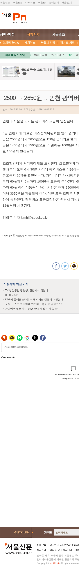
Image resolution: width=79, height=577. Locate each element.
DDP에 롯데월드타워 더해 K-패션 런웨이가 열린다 (34, 299)
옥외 (75, 544)
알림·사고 (54, 549)
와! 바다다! (11, 294)
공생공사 (54, 2)
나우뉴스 (30, 2)
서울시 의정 (48, 42)
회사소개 (41, 549)
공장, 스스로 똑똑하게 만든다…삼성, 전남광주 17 (33, 304)
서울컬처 (67, 2)
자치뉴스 (29, 42)
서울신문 (5, 2)
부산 (53, 54)
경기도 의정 (67, 42)
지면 (62, 544)
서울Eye (17, 2)
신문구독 (41, 544)
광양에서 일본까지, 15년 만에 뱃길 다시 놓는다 (32, 308)
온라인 (69, 544)
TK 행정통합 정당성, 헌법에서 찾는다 (26, 290)
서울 (44, 54)
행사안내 (67, 549)
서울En (42, 2)
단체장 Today (11, 42)
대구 (61, 54)
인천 (70, 54)
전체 (36, 54)
